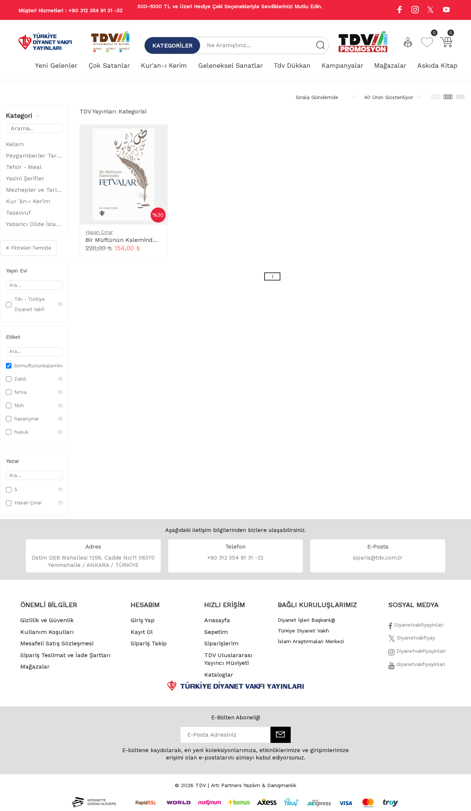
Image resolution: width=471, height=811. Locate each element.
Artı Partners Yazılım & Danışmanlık (253, 785)
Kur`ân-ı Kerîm (28, 201)
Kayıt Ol (142, 631)
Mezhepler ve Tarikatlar (34, 189)
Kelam (15, 144)
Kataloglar (218, 674)
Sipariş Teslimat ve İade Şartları (65, 655)
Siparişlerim (221, 643)
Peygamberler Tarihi (34, 155)
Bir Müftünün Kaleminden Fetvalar (134, 239)
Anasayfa (217, 620)
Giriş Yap (143, 620)
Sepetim (216, 631)
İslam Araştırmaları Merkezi (311, 641)
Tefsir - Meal (24, 166)
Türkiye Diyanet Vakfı (303, 631)
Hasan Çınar (99, 232)
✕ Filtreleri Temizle (28, 248)
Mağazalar (35, 666)
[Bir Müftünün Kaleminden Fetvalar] (155, 138)
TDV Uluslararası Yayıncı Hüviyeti (228, 659)
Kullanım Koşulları (47, 631)
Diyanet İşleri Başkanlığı (306, 620)
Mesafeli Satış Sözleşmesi (56, 643)
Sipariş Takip (149, 643)
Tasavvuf (18, 212)
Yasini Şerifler (25, 178)
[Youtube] (446, 10)
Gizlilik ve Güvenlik (47, 620)
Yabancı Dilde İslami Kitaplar (34, 224)
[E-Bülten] (280, 735)
